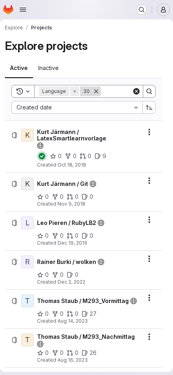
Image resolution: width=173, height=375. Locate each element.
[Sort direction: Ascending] (149, 107)
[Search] (149, 91)
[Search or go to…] (141, 9)
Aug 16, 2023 (73, 360)
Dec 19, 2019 (72, 243)
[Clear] (136, 91)
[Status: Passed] (42, 156)
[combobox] (76, 107)
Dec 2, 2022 (71, 282)
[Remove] (96, 91)
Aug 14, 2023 (73, 321)
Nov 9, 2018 (71, 204)
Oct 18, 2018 (72, 165)
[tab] (19, 68)
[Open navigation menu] (22, 9)
